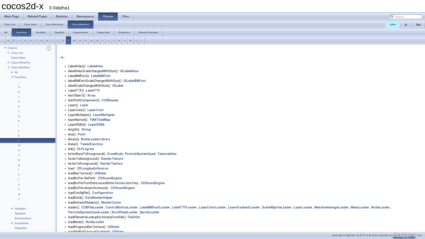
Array (91, 95)
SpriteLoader (149, 212)
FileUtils (134, 217)
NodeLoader (380, 207)
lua (418, 24)
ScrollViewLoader (124, 212)
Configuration (102, 193)
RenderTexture (112, 158)
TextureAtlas (167, 154)
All (16, 72)
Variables (20, 208)
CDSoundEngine (110, 178)
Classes (12, 48)
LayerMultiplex (104, 115)
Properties (21, 228)
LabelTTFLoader (184, 207)
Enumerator (22, 223)
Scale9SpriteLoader (277, 207)
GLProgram (85, 149)
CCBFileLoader (92, 207)
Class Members (20, 67)
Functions (20, 77)
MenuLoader (360, 207)
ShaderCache (111, 202)
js (406, 24)
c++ (393, 24)
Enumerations (23, 218)
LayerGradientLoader (244, 207)
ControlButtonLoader (122, 207)
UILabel (117, 85)
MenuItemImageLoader (331, 207)
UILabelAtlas (129, 71)
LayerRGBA (96, 124)
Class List (17, 52)
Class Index (18, 57)
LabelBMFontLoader (155, 207)
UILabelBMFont (134, 81)
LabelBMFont (100, 76)
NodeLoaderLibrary (95, 139)
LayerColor (95, 110)
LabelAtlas (95, 66)
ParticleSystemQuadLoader (88, 212)
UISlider (100, 173)
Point (82, 134)
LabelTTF (93, 90)
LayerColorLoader (212, 207)
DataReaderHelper (99, 197)
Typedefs (20, 213)
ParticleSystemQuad (140, 154)
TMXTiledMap (99, 119)
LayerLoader (303, 207)
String (86, 129)
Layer (84, 105)
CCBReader (110, 100)
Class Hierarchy (20, 62)
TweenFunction (91, 144)
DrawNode (115, 154)
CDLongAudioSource (92, 168)
